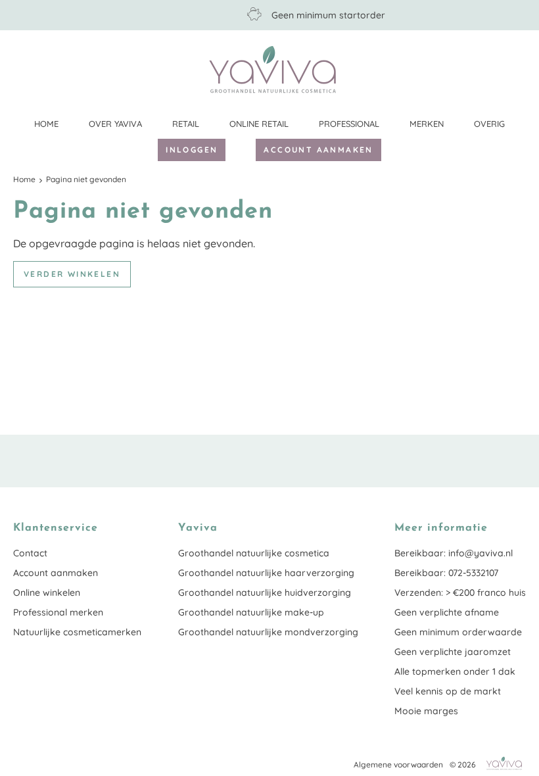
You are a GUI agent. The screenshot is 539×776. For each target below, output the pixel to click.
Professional (349, 123)
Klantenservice (516, 69)
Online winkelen (46, 592)
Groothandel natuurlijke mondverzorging (268, 632)
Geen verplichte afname (446, 612)
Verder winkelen (72, 274)
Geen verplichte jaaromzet (452, 652)
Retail (185, 123)
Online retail (259, 123)
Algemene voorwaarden (398, 764)
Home (46, 123)
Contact (30, 553)
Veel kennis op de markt (447, 691)
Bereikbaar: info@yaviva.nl (453, 553)
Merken (427, 123)
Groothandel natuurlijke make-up (251, 612)
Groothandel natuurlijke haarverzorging (266, 573)
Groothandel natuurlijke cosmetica (253, 553)
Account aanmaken (318, 150)
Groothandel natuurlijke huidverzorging (264, 592)
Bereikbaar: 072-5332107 (446, 573)
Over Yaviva (115, 123)
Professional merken (58, 612)
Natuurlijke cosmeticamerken (77, 632)
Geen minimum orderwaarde (458, 632)
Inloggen (192, 150)
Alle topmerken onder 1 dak (454, 671)
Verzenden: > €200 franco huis (460, 592)
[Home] (273, 69)
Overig (489, 123)
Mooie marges (426, 711)
